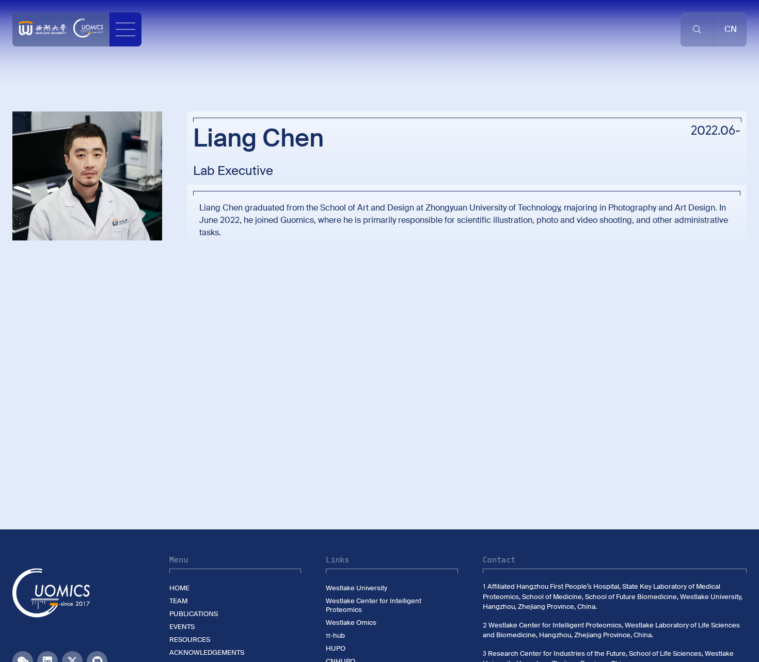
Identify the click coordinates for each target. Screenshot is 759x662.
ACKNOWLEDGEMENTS (206, 652)
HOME (179, 588)
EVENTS (182, 626)
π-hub (335, 635)
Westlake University (356, 588)
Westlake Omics (351, 622)
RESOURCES (189, 639)
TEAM (178, 600)
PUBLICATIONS (193, 613)
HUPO (335, 648)
